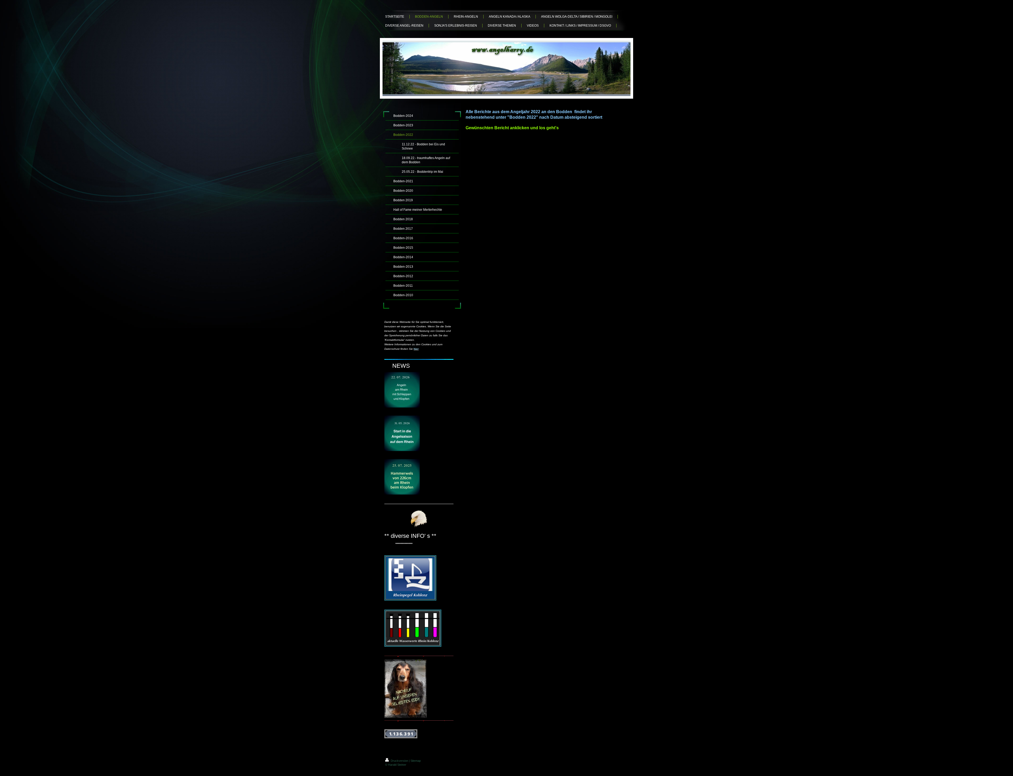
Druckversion (399, 760)
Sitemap (415, 760)
